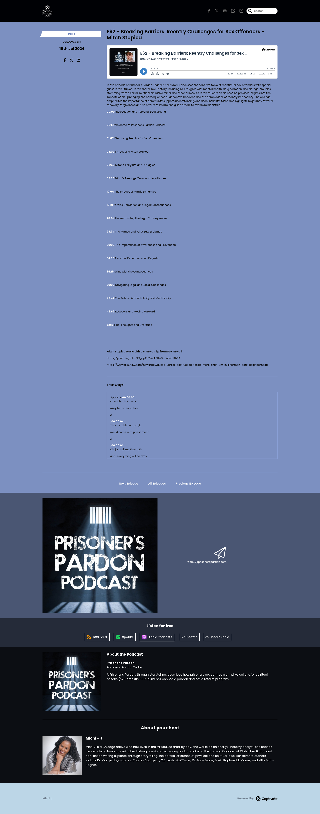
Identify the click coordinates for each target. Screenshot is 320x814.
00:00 (111, 112)
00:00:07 (117, 445)
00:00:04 (117, 421)
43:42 (110, 298)
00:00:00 (128, 397)
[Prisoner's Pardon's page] (231, 10)
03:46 (110, 165)
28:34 (110, 232)
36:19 (110, 271)
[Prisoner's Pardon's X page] (215, 10)
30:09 (110, 245)
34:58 (110, 258)
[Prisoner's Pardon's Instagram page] (222, 10)
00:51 (110, 125)
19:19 (110, 205)
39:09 (110, 285)
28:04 (110, 218)
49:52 (110, 311)
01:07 (110, 138)
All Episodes (157, 483)
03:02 (110, 152)
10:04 (110, 192)
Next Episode (128, 483)
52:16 (110, 325)
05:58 (110, 178)
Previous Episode (188, 483)
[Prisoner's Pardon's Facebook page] (209, 10)
